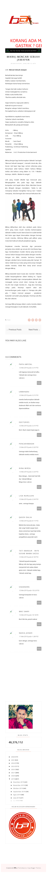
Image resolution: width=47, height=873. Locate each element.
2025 (13, 760)
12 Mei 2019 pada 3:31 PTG (28, 368)
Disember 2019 (18, 782)
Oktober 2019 (18, 788)
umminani (24, 392)
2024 (13, 763)
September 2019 (19, 791)
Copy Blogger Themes (34, 868)
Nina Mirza (25, 468)
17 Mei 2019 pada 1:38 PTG (28, 636)
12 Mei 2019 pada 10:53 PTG (29, 590)
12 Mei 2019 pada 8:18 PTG (28, 557)
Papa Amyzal (25, 364)
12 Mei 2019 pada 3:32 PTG (28, 447)
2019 (13, 779)
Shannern (24, 587)
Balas (39, 383)
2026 (13, 757)
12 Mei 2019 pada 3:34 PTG (28, 499)
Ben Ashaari (17, 63)
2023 (13, 766)
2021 (13, 773)
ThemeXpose (22, 868)
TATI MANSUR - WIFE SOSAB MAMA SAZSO (29, 552)
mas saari (24, 611)
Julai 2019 (16, 798)
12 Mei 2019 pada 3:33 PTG (28, 472)
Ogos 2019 (17, 795)
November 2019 (19, 785)
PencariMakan (26, 444)
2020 (13, 776)
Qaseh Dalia (25, 517)
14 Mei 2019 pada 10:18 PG (28, 615)
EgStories (24, 422)
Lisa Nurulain (26, 496)
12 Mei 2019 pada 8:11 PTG (28, 521)
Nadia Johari (26, 633)
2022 (13, 769)
